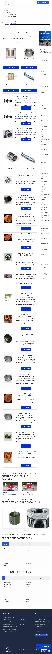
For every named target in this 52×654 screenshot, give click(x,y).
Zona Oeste (19, 543)
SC (22, 577)
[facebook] (4, 637)
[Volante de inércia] (8, 237)
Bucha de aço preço (14, 21)
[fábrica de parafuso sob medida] (8, 297)
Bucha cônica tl (44, 112)
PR (18, 577)
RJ (3, 577)
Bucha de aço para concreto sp (16, 25)
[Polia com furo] (8, 199)
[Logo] (7, 2)
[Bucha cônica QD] (8, 180)
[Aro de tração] (8, 359)
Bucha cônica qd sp (14, 23)
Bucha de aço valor (45, 159)
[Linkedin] (11, 637)
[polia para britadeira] (8, 134)
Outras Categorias (45, 274)
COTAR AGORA (11, 67)
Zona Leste (33, 543)
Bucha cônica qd (44, 109)
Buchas (42, 285)
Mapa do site (22, 624)
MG (7, 577)
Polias (42, 278)
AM (45, 577)
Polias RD (7, 614)
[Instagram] (6, 637)
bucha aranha (44, 258)
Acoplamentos (44, 282)
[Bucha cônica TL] (8, 417)
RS (26, 577)
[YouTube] (9, 637)
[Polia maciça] (8, 398)
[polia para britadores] (8, 101)
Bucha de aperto (44, 83)
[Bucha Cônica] (29, 53)
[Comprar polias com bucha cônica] (8, 338)
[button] (22, 530)
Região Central (5, 543)
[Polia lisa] (8, 218)
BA (33, 577)
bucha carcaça (44, 261)
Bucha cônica (44, 75)
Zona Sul (26, 543)
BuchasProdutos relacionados (45, 51)
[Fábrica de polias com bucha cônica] (8, 257)
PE (29, 577)
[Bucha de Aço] (29, 76)
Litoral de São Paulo (47, 543)
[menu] (35, 2)
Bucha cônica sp (44, 212)
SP (14, 577)
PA (48, 577)
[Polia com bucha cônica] (8, 436)
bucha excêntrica (44, 264)
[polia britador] (8, 117)
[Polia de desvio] (8, 318)
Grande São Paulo (40, 543)
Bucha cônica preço (45, 181)
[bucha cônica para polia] (8, 276)
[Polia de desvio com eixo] (8, 457)
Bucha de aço (44, 57)
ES (11, 577)
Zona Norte (12, 543)
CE (37, 577)
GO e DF (41, 577)
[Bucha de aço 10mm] (12, 157)
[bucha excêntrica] (11, 76)
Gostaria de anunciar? (43, 2)
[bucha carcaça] (11, 53)
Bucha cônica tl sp (45, 194)
